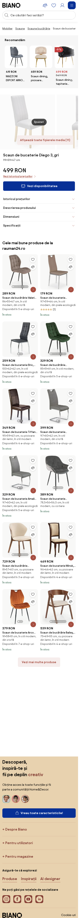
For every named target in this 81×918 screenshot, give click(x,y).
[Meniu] (72, 5)
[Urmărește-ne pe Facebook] (17, 899)
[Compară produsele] (45, 5)
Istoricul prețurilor (16, 199)
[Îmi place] (33, 259)
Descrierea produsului (19, 207)
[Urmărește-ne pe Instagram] (6, 899)
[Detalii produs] (33, 289)
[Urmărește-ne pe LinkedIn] (39, 899)
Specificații (11, 225)
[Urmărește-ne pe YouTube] (28, 899)
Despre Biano (16, 829)
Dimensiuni (11, 216)
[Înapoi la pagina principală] (11, 5)
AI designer (50, 879)
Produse (9, 879)
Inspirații (28, 879)
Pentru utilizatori (19, 843)
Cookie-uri (68, 915)
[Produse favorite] (54, 5)
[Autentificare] (62, 5)
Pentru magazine (19, 856)
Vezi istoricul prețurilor (17, 176)
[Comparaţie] (33, 267)
